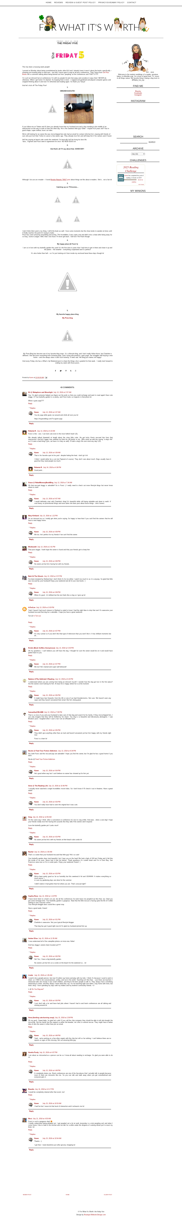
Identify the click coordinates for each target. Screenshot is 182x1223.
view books (141, 184)
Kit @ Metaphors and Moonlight (40, 392)
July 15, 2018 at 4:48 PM (51, 1035)
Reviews (58, 2)
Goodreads (138, 93)
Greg (30, 817)
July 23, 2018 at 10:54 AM (51, 1138)
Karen (36, 412)
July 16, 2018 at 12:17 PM (44, 1089)
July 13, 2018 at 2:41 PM (46, 547)
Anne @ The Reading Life (38, 786)
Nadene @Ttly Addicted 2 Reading (41, 679)
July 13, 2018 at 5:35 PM (65, 648)
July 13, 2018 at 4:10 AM (46, 431)
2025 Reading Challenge (131, 169)
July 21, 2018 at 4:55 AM (42, 1119)
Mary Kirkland (33, 516)
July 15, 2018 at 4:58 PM (51, 561)
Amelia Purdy (33, 1052)
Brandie (31, 1089)
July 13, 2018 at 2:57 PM (53, 576)
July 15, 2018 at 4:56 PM (51, 695)
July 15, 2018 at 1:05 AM (43, 975)
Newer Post (27, 1194)
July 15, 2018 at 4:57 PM (51, 631)
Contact (131, 2)
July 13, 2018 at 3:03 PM (45, 607)
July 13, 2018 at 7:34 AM (63, 482)
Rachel (30, 852)
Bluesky (138, 91)
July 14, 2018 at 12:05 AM (42, 817)
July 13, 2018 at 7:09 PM (53, 712)
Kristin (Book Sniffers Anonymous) (41, 648)
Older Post (108, 1194)
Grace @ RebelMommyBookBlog (40, 482)
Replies (33, 408)
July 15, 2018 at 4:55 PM (51, 730)
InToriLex (31, 607)
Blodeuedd (32, 547)
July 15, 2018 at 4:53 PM (51, 837)
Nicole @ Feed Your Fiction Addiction (42, 751)
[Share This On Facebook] (57, 373)
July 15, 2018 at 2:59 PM (64, 1017)
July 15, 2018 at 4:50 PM (51, 956)
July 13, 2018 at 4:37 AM (51, 412)
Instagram (138, 95)
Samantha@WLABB (35, 712)
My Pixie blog (67, 318)
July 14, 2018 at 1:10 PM (48, 896)
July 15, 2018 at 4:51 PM (51, 919)
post (60, 180)
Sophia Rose (33, 896)
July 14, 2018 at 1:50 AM (43, 852)
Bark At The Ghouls (35, 576)
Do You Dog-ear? (38, 989)
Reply (30, 403)
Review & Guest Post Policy (81, 2)
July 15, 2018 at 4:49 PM (51, 1070)
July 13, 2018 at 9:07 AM (51, 499)
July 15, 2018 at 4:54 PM (51, 770)
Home (49, 2)
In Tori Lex (37, 616)
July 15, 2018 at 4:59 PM (51, 532)
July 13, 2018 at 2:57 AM (62, 392)
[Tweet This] (62, 373)
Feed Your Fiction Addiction (45, 759)
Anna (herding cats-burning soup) (41, 1017)
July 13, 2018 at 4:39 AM (51, 452)
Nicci (30, 1119)
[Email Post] (46, 377)
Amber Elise (33, 938)
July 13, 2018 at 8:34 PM (67, 751)
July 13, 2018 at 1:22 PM (49, 516)
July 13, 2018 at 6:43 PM (64, 679)
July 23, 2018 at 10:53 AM (51, 1103)
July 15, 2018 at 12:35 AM (47, 938)
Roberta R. (32, 431)
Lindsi (31, 975)
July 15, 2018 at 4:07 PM (48, 1052)
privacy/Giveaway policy (111, 2)
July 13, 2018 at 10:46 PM (58, 786)
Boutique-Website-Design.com (95, 1215)
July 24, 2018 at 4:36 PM (52, 467)
